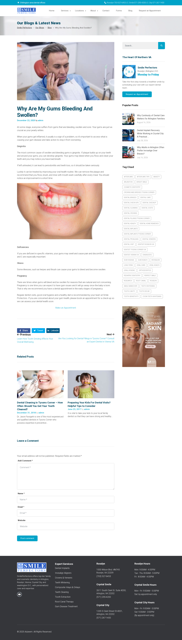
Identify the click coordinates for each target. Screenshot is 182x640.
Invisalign (155, 260)
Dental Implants (131, 229)
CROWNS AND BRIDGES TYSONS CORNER (139, 192)
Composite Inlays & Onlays (67, 587)
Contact (105, 11)
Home (51, 11)
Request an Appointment (150, 11)
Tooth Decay (144, 291)
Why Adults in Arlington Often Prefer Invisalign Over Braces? (150, 150)
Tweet (40, 330)
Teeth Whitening (148, 286)
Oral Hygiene (129, 270)
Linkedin (54, 330)
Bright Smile (142, 182)
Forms (119, 11)
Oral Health (154, 265)
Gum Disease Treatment (66, 606)
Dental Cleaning (131, 208)
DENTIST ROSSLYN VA (146, 244)
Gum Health (142, 260)
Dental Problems (131, 239)
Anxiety (156, 177)
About (93, 11)
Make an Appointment (65, 308)
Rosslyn (153, 281)
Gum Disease (129, 260)
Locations (79, 11)
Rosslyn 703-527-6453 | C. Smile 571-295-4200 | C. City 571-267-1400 (135, 3)
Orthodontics (145, 270)
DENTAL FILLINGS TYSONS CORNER (137, 218)
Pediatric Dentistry (132, 275)
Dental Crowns (130, 213)
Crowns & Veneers (63, 577)
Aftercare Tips (143, 177)
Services (64, 11)
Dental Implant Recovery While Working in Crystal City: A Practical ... (150, 133)
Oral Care (141, 265)
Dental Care (145, 197)
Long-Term (128, 265)
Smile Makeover (130, 286)
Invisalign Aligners (63, 573)
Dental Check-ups (131, 203)
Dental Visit (129, 244)
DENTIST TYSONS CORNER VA (135, 250)
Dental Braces (130, 197)
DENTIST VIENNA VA (131, 255)
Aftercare (128, 177)
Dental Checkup (149, 203)
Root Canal (141, 281)
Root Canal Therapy (64, 601)
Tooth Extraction (62, 597)
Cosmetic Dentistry (132, 187)
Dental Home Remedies (149, 223)
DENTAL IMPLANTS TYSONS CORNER (137, 234)
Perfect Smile (150, 275)
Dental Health (130, 223)
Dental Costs (147, 208)
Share (25, 330)
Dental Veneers (149, 239)
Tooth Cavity (129, 291)
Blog (130, 11)
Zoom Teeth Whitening (152, 296)
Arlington (128, 182)
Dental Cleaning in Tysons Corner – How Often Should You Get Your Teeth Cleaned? (40, 406)
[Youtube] (19, 594)
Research (128, 281)
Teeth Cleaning (62, 592)
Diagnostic (147, 255)
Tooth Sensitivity (131, 296)
